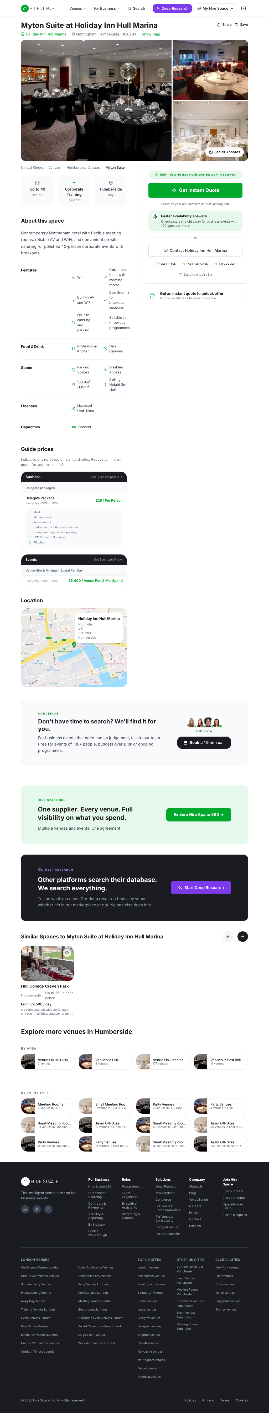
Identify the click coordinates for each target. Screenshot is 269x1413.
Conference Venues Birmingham (190, 1303)
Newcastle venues (150, 1351)
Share (227, 24)
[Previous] (228, 936)
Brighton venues (149, 1335)
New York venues (227, 1267)
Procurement (132, 1186)
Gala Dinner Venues (34, 1326)
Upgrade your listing (233, 1206)
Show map (151, 34)
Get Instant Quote (199, 190)
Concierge (163, 1199)
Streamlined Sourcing (97, 1195)
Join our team (233, 1191)
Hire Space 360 (99, 1186)
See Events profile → (108, 559)
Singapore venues (227, 1301)
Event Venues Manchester (186, 1280)
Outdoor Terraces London (38, 1351)
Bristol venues (147, 1301)
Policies (195, 1226)
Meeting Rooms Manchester (187, 1292)
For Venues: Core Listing (164, 1218)
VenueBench (198, 1199)
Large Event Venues (92, 1335)
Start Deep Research (204, 887)
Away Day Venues (33, 1301)
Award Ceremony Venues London (101, 1326)
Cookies (242, 1400)
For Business (105, 8)
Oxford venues (148, 1368)
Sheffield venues (149, 1377)
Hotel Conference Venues (95, 1267)
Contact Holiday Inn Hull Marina (198, 250)
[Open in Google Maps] (74, 647)
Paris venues (224, 1276)
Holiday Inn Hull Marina (46, 34)
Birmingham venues (151, 1284)
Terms (225, 1400)
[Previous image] (27, 963)
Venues (75, 8)
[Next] (242, 936)
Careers (195, 1206)
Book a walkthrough (97, 1233)
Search (139, 8)
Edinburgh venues (150, 1292)
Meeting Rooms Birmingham (187, 1326)
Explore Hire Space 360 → (199, 814)
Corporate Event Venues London (100, 1318)
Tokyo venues (225, 1292)
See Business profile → (107, 477)
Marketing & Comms (131, 1216)
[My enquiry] (243, 8)
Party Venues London (93, 1284)
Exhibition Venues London (39, 1335)
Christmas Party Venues (94, 1276)
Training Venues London (38, 1309)
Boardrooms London (92, 1309)
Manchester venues (151, 1276)
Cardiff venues (148, 1343)
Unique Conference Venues (40, 1276)
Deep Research (175, 8)
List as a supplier (168, 1234)
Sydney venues (225, 1309)
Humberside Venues (83, 167)
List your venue (167, 1227)
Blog (192, 1193)
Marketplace (165, 1193)
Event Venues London (36, 1318)
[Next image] (67, 963)
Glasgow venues (149, 1318)
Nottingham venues (151, 1360)
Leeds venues (147, 1309)
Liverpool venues (149, 1326)
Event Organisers (130, 1195)
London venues (148, 1267)
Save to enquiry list (198, 274)
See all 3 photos (227, 152)
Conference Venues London (40, 1267)
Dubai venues (224, 1284)
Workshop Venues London (96, 1343)
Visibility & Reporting (96, 1216)
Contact (195, 1219)
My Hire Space (215, 8)
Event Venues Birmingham (186, 1315)
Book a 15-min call (207, 742)
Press (193, 1213)
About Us (196, 1186)
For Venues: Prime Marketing (168, 1208)
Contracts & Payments (97, 1205)
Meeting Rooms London (95, 1301)
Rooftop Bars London (93, 1292)
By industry (96, 1224)
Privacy (208, 1400)
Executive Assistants (129, 1205)
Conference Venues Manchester (190, 1269)
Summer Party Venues (36, 1284)
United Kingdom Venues (41, 167)
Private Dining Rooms (36, 1292)
